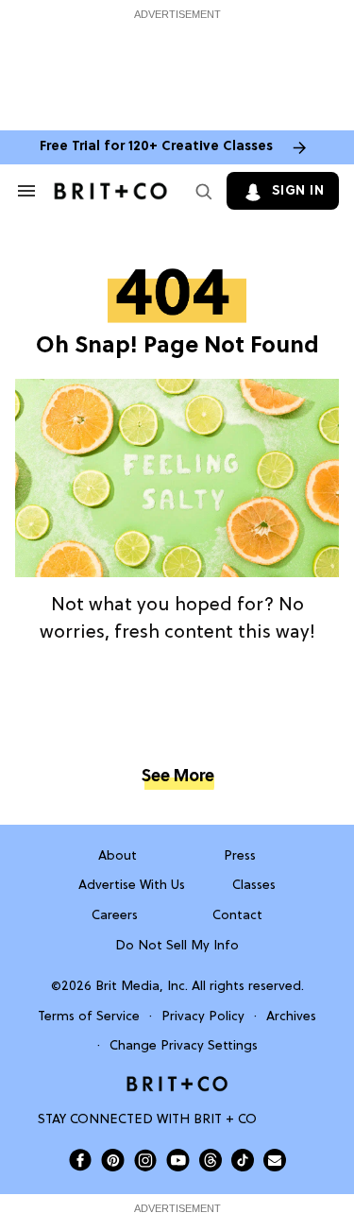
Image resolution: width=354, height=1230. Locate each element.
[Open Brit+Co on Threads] (210, 1160)
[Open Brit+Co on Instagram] (145, 1160)
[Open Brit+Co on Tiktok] (242, 1160)
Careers (115, 916)
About (117, 856)
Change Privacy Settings (184, 1046)
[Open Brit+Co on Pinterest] (113, 1159)
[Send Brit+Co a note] (274, 1160)
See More (177, 777)
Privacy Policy (202, 1017)
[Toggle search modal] (200, 190)
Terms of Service (89, 1017)
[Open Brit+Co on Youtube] (178, 1159)
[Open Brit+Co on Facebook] (80, 1160)
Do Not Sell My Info (177, 946)
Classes (254, 886)
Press (240, 856)
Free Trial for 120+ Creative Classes (156, 147)
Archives (291, 1017)
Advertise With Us (131, 886)
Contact (237, 916)
